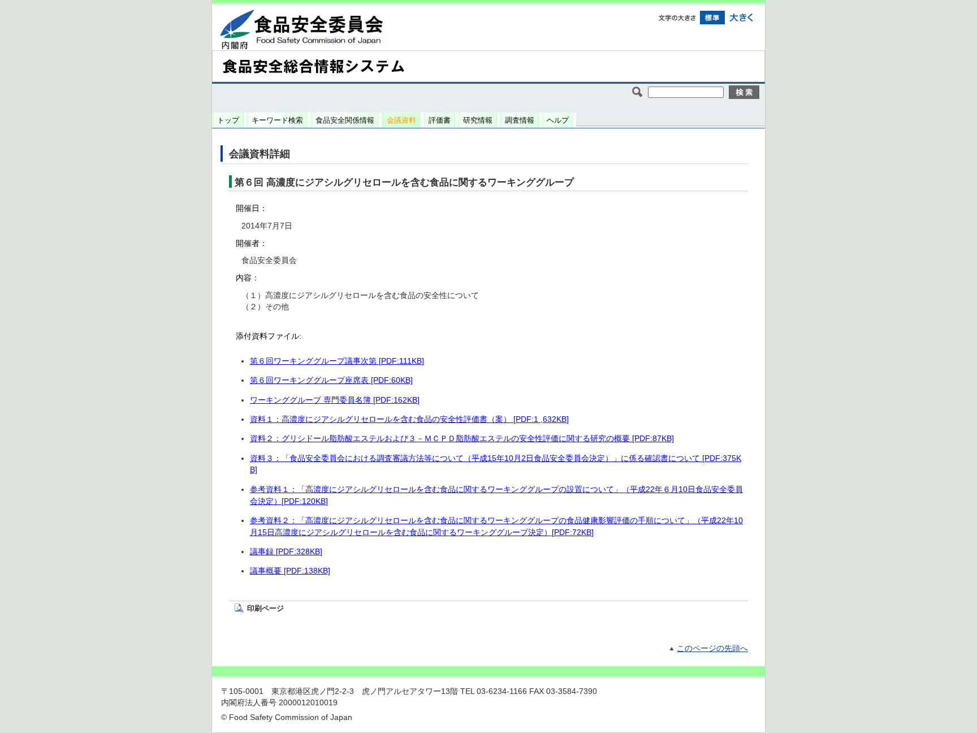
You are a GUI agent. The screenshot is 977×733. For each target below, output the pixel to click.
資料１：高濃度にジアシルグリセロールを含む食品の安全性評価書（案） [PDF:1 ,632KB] (409, 419)
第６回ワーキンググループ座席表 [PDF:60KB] (331, 380)
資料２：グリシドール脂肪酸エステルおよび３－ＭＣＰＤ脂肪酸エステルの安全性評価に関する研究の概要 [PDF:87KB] (462, 438)
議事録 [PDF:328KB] (286, 551)
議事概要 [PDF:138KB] (290, 571)
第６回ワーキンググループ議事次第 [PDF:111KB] (337, 361)
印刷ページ (265, 608)
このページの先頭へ (712, 648)
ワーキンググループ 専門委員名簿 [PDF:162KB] (335, 400)
